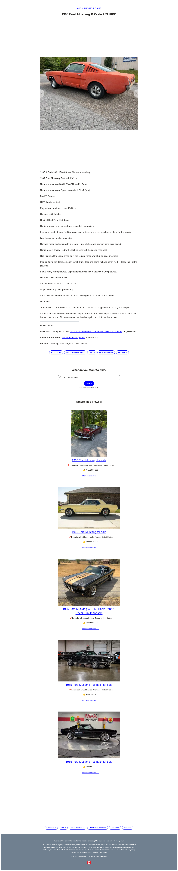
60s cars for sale (89, 8)
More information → (90, 476)
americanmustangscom (73, 337)
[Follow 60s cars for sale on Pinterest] (89, 864)
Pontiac (127, 827)
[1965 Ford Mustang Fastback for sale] (89, 681)
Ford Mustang (105, 352)
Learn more (103, 852)
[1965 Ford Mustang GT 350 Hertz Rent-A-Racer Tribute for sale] (89, 605)
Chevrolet (50, 827)
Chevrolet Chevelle (97, 827)
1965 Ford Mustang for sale (89, 460)
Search (89, 383)
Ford (91, 352)
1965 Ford (55, 352)
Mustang (121, 352)
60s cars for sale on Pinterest (97, 856)
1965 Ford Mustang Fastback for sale (89, 684)
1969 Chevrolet (76, 827)
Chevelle (114, 827)
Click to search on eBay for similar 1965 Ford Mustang (96, 331)
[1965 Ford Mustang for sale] (89, 456)
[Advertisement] (89, 37)
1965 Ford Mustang (74, 352)
